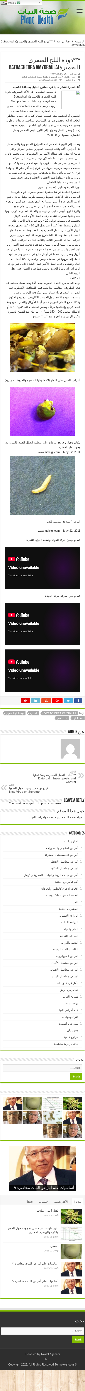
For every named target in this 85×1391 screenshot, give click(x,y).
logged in (31, 803)
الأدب (75, 902)
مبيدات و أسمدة (68, 1023)
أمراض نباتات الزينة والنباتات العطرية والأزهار (51, 875)
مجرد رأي (72, 1030)
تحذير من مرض (69, 989)
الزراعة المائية (69, 922)
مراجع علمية (70, 1037)
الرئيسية (80, 41)
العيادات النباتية (29, 77)
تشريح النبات (70, 996)
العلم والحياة (70, 929)
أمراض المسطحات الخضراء (61, 855)
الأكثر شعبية (61, 1201)
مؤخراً (77, 1201)
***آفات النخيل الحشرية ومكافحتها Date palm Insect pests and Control (54, 777)
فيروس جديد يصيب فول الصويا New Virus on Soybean (28, 788)
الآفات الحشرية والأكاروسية (50, 77)
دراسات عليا (71, 1003)
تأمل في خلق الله (67, 983)
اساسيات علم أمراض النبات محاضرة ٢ (35, 1263)
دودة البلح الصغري (15, 713)
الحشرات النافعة (68, 908)
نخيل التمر (62, 718)
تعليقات (43, 1201)
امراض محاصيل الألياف (64, 962)
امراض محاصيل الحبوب (64, 969)
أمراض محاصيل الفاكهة (64, 868)
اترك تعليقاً (71, 79)
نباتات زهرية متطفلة (66, 1043)
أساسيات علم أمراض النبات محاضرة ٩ (44, 1188)
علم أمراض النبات (67, 1010)
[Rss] (46, 1359)
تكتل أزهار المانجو (47, 1210)
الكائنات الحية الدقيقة (65, 949)
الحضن (54, 1246)
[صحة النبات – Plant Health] (42, 17)
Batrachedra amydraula (60, 713)
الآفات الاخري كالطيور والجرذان (59, 888)
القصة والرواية (69, 942)
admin (73, 74)
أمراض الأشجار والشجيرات (62, 848)
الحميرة (33, 713)
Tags (30, 1201)
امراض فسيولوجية (67, 956)
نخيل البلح (78, 718)
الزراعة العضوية (68, 915)
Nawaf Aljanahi (50, 1354)
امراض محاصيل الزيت (65, 976)
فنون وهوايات (70, 1016)
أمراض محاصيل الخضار (64, 861)
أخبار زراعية (63, 41)
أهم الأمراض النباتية (66, 881)
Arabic (12, 2)
